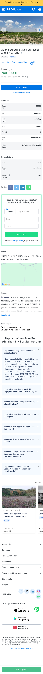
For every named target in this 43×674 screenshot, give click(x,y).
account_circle (39, 9)
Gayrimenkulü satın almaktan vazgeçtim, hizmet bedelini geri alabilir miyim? (17, 468)
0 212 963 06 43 (17, 240)
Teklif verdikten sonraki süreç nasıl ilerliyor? (19, 440)
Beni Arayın (21, 234)
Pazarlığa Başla (22, 87)
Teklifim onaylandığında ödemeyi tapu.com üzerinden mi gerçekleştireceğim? (18, 454)
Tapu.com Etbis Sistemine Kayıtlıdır (21, 648)
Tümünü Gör (36, 482)
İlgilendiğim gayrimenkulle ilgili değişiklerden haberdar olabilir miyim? (20, 390)
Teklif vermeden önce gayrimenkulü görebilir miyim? (19, 403)
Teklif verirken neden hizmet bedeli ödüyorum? (19, 428)
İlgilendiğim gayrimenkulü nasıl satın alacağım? (20, 415)
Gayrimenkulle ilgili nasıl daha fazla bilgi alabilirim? (19, 351)
